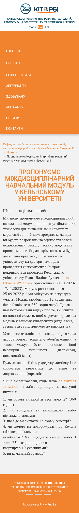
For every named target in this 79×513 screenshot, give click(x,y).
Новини (12, 118)
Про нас (13, 63)
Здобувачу (15, 97)
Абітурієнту (16, 86)
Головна (13, 51)
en (47, 27)
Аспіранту (14, 107)
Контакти (14, 129)
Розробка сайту (33, 504)
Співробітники (18, 75)
